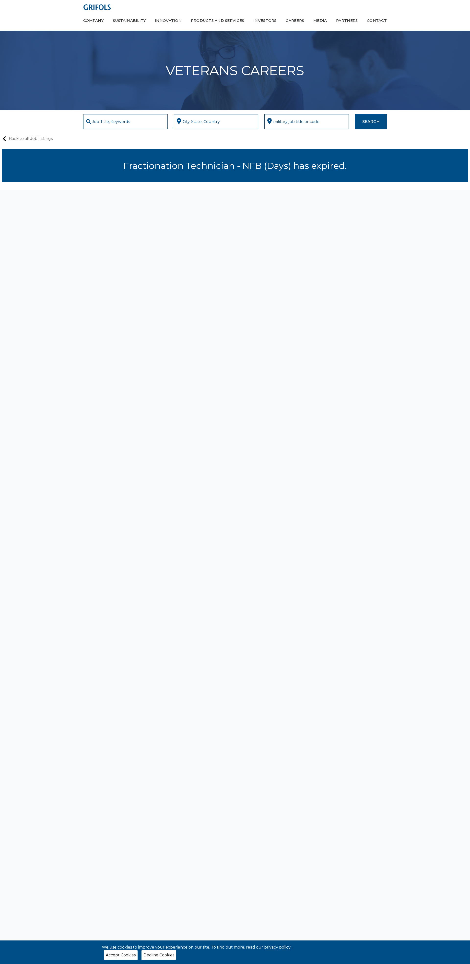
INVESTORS (264, 20)
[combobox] (125, 121)
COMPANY (93, 20)
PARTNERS (347, 20)
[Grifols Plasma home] (97, 7)
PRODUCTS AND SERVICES (217, 20)
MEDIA (320, 20)
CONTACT (377, 20)
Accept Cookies (121, 955)
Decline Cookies (158, 955)
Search (370, 121)
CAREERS (295, 20)
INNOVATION (168, 20)
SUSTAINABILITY (129, 20)
